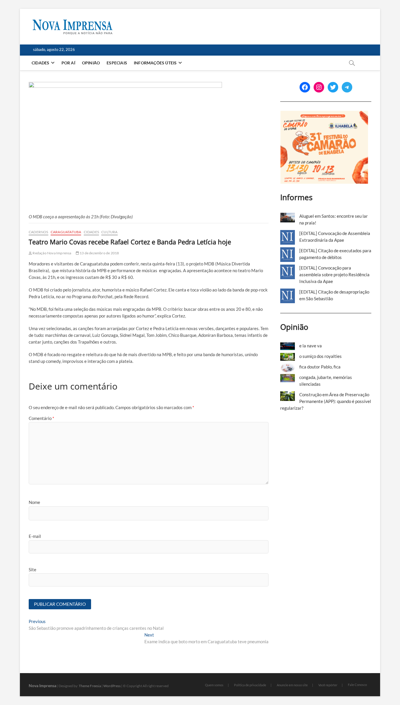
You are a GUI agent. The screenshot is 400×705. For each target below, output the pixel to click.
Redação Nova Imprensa (51, 253)
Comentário (41, 418)
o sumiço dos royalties (320, 356)
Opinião (91, 62)
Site (32, 569)
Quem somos (214, 685)
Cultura (109, 232)
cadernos (38, 232)
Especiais (117, 62)
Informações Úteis (155, 62)
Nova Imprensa (42, 685)
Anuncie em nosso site (292, 685)
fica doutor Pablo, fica (320, 366)
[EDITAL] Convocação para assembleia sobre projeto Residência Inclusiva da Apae (334, 274)
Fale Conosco (357, 685)
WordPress (112, 686)
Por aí (68, 62)
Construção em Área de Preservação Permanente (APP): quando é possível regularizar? (325, 401)
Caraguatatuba (66, 232)
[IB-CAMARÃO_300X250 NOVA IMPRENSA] (324, 113)
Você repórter (327, 685)
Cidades (40, 62)
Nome (34, 502)
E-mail (35, 536)
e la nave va (310, 345)
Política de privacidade (250, 685)
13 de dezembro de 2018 (99, 253)
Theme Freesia (90, 686)
